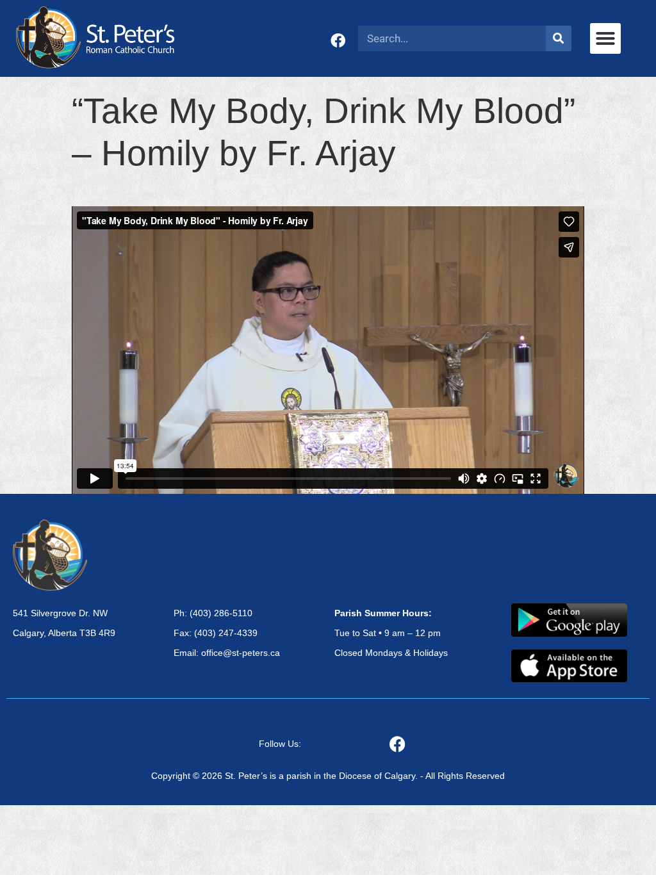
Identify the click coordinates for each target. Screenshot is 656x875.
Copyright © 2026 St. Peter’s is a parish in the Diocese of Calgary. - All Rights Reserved (328, 776)
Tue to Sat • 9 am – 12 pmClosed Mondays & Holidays (391, 633)
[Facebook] (338, 40)
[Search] (558, 38)
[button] (605, 38)
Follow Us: (280, 744)
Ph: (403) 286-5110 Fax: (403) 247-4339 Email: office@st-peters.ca (227, 633)
